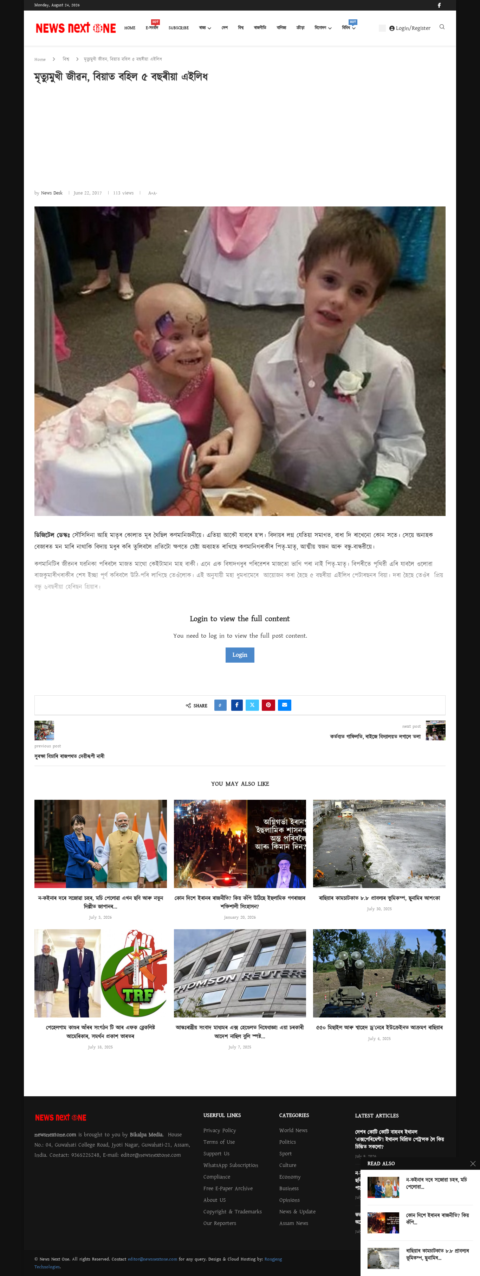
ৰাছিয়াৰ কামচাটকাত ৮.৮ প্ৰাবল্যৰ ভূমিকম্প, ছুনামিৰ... (437, 1255)
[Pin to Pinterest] (268, 705)
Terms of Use (219, 1142)
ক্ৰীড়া (300, 28)
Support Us (216, 1153)
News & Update (297, 1211)
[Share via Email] (284, 705)
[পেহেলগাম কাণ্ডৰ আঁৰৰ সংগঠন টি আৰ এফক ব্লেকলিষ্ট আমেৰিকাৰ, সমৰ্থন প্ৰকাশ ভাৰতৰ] (100, 973)
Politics (287, 1142)
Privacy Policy (219, 1130)
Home (129, 28)
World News (293, 1130)
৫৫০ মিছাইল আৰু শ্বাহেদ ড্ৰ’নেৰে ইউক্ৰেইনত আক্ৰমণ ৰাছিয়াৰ (379, 1028)
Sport (285, 1153)
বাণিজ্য (281, 28)
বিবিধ (349, 26)
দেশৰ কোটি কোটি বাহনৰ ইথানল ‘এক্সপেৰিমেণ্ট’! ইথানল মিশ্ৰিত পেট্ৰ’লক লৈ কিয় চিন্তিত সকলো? (399, 1140)
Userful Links (222, 1115)
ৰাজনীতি (260, 28)
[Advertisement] (240, 136)
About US (214, 1200)
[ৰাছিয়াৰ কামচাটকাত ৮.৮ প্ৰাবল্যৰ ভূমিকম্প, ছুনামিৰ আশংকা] (379, 844)
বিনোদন (320, 28)
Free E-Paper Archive (228, 1188)
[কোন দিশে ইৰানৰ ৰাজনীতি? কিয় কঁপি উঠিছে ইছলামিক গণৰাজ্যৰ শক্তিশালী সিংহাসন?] (240, 844)
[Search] (442, 28)
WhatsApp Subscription (230, 1165)
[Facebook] (439, 5)
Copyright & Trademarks (232, 1211)
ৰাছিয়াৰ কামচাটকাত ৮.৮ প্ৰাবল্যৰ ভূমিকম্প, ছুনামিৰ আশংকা (379, 898)
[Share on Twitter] (252, 705)
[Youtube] (445, 5)
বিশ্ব (241, 28)
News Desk (52, 193)
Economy (290, 1177)
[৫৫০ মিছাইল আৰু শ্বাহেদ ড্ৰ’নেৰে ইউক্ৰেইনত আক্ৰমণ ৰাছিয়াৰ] (379, 973)
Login (240, 654)
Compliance (216, 1177)
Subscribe (179, 28)
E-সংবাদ (152, 26)
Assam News (293, 1223)
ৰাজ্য (202, 28)
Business (289, 1188)
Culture (287, 1165)
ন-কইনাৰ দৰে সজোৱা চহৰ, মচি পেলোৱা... (436, 1184)
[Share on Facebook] (237, 705)
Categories (294, 1115)
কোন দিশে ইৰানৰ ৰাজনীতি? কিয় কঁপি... (437, 1219)
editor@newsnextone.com (152, 1259)
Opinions (289, 1200)
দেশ (225, 28)
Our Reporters (219, 1223)
